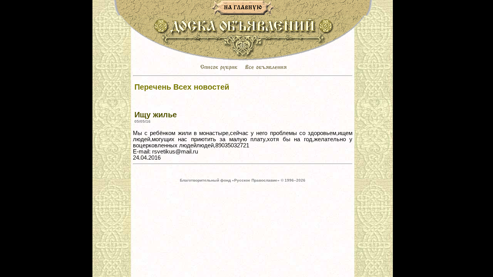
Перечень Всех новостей (181, 87)
